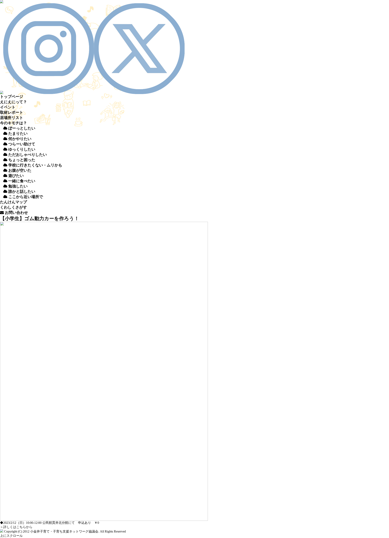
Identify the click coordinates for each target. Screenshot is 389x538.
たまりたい (17, 133)
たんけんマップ (13, 202)
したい (18, 186)
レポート (11, 112)
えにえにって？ (13, 102)
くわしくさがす (13, 207)
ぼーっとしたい (21, 128)
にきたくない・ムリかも (35, 165)
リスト (11, 118)
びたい (16, 176)
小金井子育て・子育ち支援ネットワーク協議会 (64, 531)
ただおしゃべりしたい (27, 154)
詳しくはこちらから (17, 527)
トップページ (11, 96)
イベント (7, 107)
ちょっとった (21, 160)
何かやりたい (19, 139)
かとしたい (21, 191)
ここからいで (25, 197)
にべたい (21, 181)
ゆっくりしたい (21, 149)
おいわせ (16, 212)
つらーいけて (21, 144)
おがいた (19, 170)
